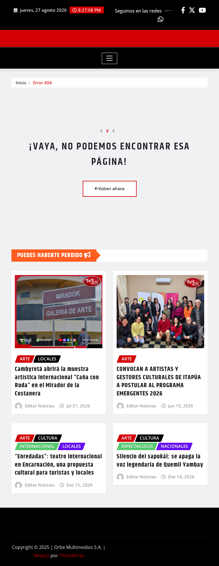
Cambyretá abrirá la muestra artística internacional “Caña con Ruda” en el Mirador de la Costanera (57, 381)
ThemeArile (71, 555)
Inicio (21, 82)
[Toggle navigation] (109, 58)
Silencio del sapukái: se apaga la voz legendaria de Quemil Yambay (160, 461)
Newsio (41, 555)
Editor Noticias (39, 406)
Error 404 (42, 82)
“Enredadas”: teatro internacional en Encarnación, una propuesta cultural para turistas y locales (58, 465)
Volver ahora (111, 188)
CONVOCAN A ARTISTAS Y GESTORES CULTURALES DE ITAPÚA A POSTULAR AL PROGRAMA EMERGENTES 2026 (159, 381)
